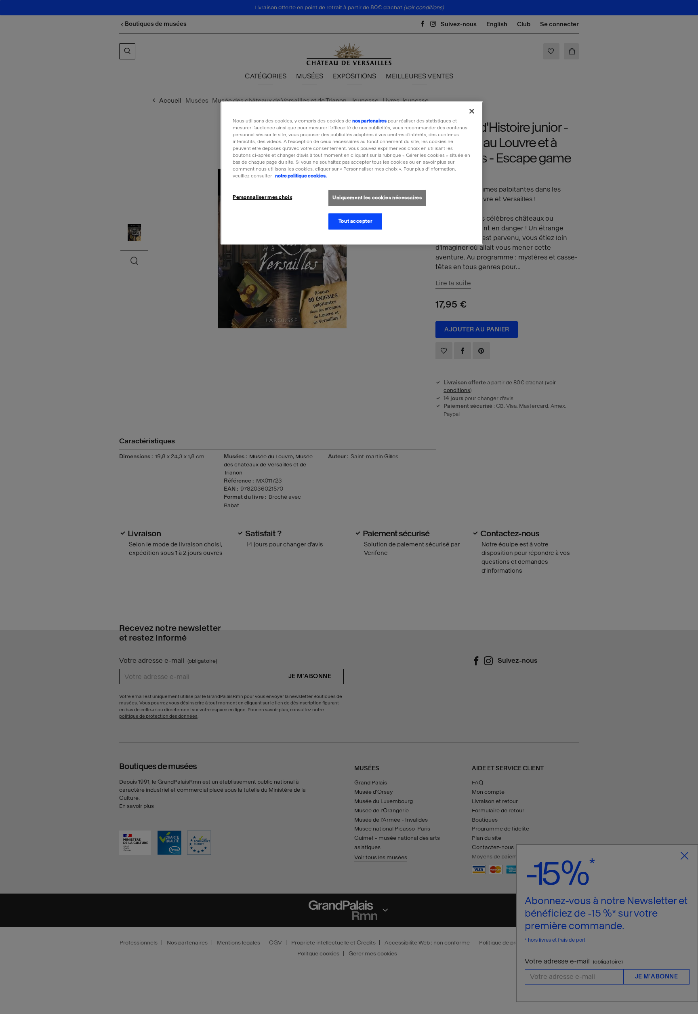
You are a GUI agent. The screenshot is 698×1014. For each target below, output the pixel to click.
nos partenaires (369, 120)
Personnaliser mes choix (262, 197)
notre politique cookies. (301, 175)
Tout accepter (355, 221)
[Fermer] (472, 111)
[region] (352, 173)
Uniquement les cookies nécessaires (377, 197)
